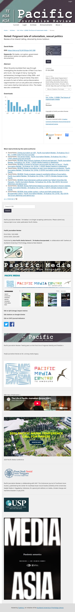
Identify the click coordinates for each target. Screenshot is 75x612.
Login (70, 1)
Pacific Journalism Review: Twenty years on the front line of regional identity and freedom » (34, 345)
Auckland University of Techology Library (50, 608)
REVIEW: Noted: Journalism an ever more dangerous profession (41, 168)
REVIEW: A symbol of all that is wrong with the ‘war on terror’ (40, 164)
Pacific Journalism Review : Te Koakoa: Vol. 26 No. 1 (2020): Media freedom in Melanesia (39, 161)
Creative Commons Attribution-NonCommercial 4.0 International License (58, 121)
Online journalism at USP (26, 153)
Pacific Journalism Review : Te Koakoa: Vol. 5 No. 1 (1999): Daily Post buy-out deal (38, 154)
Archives (33, 25)
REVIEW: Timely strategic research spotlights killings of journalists (41, 174)
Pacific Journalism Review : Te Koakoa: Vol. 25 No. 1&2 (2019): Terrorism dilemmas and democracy (38, 183)
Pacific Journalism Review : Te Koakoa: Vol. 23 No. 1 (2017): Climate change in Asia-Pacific (38, 177)
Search (7, 210)
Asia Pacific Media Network (22, 240)
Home (6, 30)
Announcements (46, 25)
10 (12, 199)
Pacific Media (33, 222)
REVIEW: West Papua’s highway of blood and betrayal (37, 160)
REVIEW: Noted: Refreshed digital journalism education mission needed (43, 186)
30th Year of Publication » (12, 395)
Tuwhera (21, 608)
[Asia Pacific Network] (13, 258)
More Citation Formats (55, 89)
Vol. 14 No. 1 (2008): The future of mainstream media (32, 30)
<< (5, 199)
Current (16, 25)
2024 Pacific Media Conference (14, 460)
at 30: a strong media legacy (21, 354)
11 (14, 199)
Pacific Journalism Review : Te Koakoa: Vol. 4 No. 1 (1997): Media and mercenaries (37, 158)
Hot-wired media (23, 157)
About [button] (58, 25)
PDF (48, 61)
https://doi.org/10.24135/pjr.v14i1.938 (21, 50)
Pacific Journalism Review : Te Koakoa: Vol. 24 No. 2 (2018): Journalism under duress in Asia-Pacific (39, 170)
